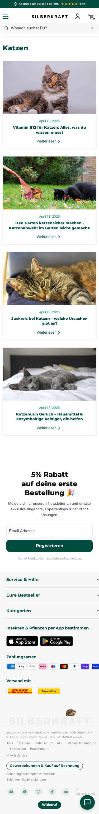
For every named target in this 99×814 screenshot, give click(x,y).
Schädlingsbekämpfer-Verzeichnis (30, 774)
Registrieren (49, 545)
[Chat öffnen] (87, 802)
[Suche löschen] (92, 28)
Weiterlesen (47, 141)
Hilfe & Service (16, 755)
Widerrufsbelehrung (82, 743)
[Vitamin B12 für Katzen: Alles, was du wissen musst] (49, 87)
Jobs (9, 743)
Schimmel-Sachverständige (26, 779)
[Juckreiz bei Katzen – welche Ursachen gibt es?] (49, 278)
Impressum (18, 749)
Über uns (24, 743)
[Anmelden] (77, 16)
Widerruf (49, 804)
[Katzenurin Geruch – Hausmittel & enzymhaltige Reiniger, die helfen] (49, 374)
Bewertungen (39, 749)
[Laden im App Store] (22, 641)
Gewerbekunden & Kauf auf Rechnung (44, 765)
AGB (60, 743)
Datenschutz (44, 743)
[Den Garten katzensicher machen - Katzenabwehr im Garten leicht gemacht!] (49, 182)
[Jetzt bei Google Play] (56, 640)
